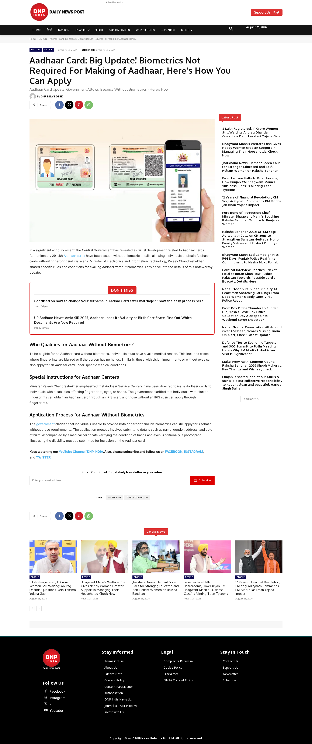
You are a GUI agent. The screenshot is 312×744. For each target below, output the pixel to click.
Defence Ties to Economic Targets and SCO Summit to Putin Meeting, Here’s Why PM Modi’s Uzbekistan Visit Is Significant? (249, 348)
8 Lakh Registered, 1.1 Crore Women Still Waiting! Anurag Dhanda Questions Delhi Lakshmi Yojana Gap (251, 132)
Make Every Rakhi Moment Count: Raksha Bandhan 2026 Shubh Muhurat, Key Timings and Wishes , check (252, 365)
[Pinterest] (79, 105)
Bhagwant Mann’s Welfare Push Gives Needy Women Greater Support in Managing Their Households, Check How (251, 149)
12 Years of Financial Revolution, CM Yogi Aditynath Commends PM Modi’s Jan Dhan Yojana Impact (251, 201)
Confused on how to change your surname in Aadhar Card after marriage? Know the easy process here (119, 301)
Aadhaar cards (74, 256)
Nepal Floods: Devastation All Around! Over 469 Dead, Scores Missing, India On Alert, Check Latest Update (252, 331)
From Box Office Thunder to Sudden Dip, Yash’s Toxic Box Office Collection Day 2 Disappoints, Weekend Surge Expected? (250, 314)
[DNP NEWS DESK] (33, 96)
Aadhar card (114, 497)
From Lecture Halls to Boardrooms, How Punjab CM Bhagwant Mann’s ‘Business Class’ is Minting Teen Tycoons (250, 184)
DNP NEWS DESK (52, 96)
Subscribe (205, 480)
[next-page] (39, 608)
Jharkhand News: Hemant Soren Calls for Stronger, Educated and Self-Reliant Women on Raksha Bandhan (251, 167)
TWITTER (43, 457)
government (45, 424)
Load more (249, 399)
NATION (42, 38)
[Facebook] (59, 105)
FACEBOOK (173, 452)
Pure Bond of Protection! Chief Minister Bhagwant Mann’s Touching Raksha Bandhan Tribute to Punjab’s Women (250, 218)
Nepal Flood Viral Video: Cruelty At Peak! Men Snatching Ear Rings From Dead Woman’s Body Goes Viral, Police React (250, 294)
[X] (69, 105)
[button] (231, 29)
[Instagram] (46, 698)
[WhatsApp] (88, 105)
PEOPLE (48, 49)
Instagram (57, 697)
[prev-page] (32, 608)
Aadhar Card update (137, 497)
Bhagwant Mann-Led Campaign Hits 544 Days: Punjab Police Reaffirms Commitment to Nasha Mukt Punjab (250, 258)
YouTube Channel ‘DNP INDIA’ (81, 452)
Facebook (57, 691)
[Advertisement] (172, 14)
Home (33, 38)
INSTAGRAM (193, 452)
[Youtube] (46, 710)
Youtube (56, 710)
